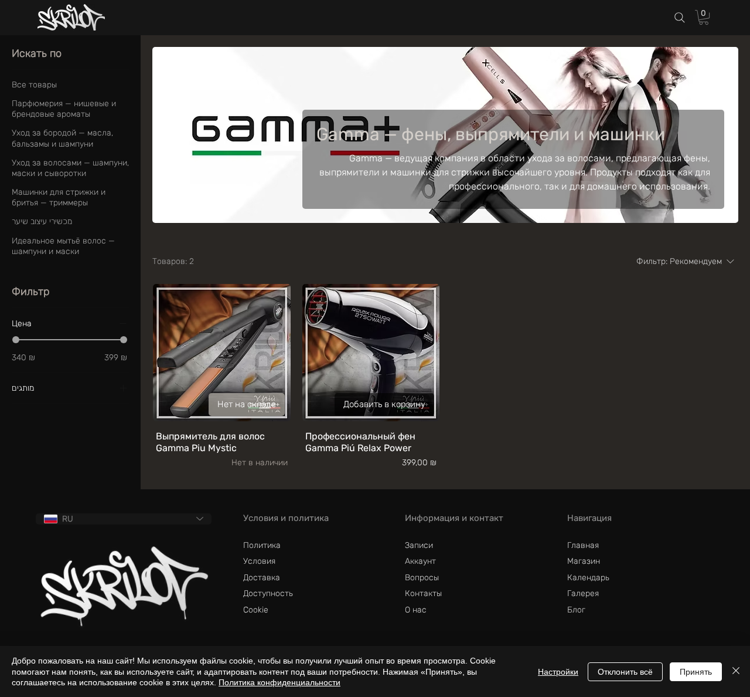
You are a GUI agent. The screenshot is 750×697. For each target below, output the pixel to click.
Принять (696, 671)
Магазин (583, 561)
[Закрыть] (736, 671)
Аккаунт (420, 561)
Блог (576, 610)
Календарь (588, 578)
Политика (262, 545)
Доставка (261, 578)
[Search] (679, 18)
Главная (583, 545)
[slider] (16, 340)
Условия (259, 561)
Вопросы (422, 578)
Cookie (255, 610)
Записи (419, 545)
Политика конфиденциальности (279, 682)
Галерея (583, 593)
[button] (703, 17)
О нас (416, 610)
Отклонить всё (625, 671)
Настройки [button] (558, 671)
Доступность (268, 593)
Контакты (423, 593)
